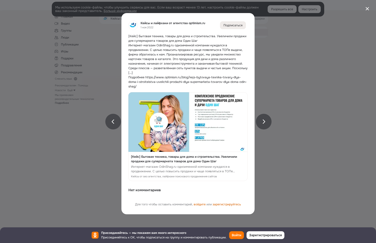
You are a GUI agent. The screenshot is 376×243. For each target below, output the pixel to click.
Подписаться (232, 25)
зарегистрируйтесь (227, 204)
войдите (200, 204)
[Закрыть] (367, 8)
